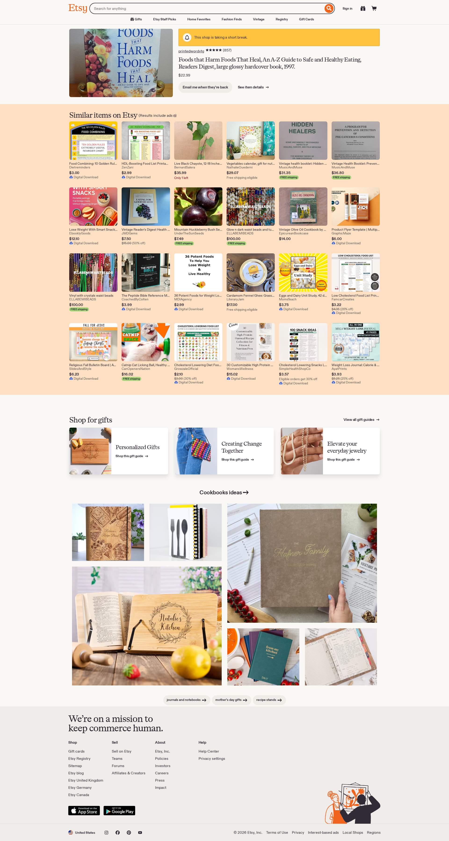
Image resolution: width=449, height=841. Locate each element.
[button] (82, 832)
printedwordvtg (191, 51)
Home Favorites (198, 19)
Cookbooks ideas (220, 492)
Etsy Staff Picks (164, 19)
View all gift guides (359, 419)
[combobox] (206, 8)
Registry (282, 19)
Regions (374, 832)
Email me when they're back (205, 87)
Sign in (347, 8)
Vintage (258, 19)
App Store (84, 810)
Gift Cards (306, 19)
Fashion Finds (232, 19)
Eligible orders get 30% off (298, 379)
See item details (251, 87)
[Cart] (374, 8)
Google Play (119, 810)
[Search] (329, 8)
